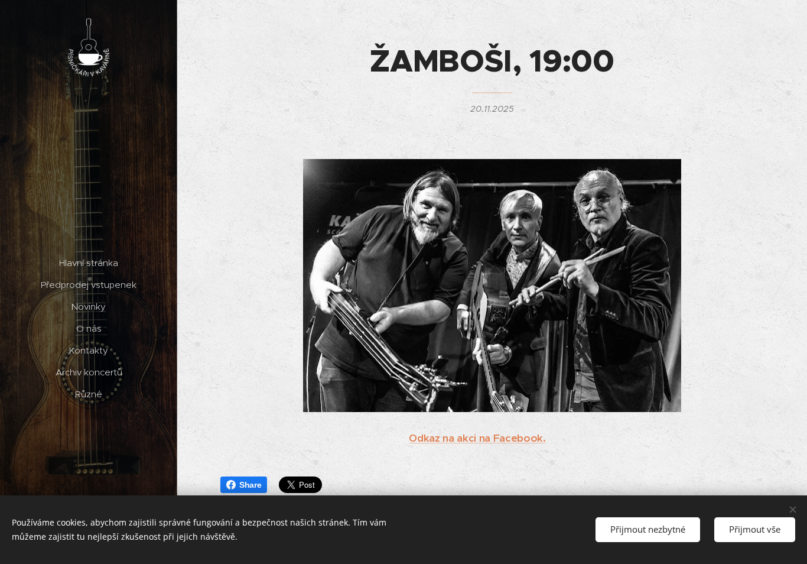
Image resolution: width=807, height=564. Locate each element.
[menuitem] (89, 263)
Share (250, 485)
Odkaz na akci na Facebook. (477, 438)
